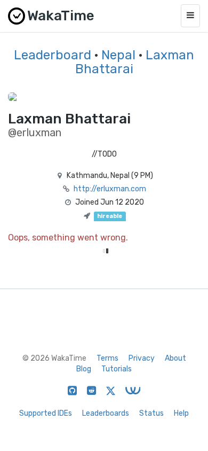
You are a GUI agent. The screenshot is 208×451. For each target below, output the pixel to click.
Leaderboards (105, 413)
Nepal (118, 55)
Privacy (142, 358)
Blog (83, 369)
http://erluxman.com (110, 188)
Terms (107, 358)
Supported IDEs (45, 413)
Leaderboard (52, 55)
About (175, 358)
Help (181, 413)
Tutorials (116, 369)
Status (151, 413)
